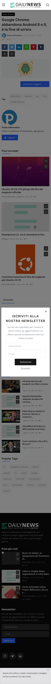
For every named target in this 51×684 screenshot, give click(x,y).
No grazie (25, 368)
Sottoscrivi (25, 362)
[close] (48, 670)
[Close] (45, 311)
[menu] (3, 5)
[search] (47, 5)
